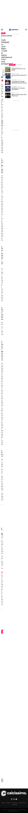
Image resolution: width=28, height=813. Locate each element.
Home (3, 802)
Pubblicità (14, 804)
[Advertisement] (14, 14)
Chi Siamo (8, 802)
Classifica (14, 802)
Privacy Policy (22, 802)
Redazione (4, 75)
